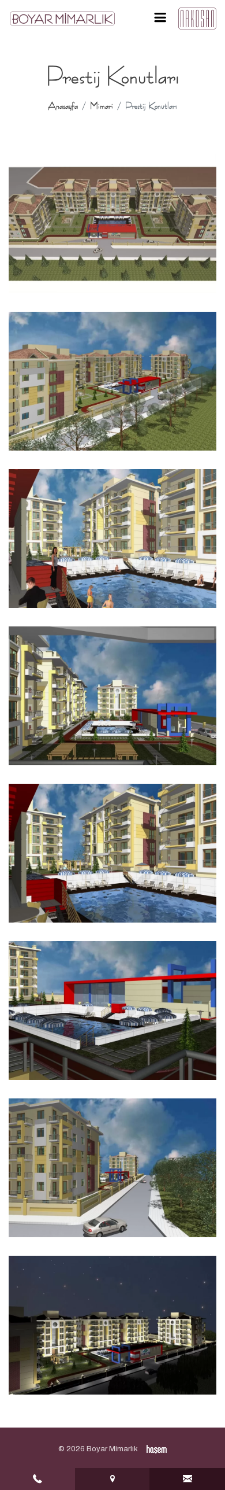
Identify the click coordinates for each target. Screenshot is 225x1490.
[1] (160, 17)
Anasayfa (63, 106)
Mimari (101, 106)
